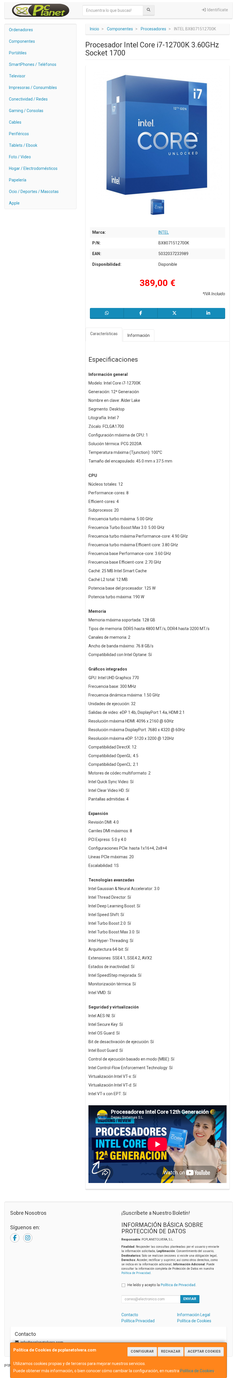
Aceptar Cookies (204, 1351)
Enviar (189, 1299)
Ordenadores (21, 29)
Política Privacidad (138, 1320)
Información (138, 335)
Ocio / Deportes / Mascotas (34, 191)
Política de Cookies (197, 1370)
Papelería (17, 180)
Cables (15, 122)
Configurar (142, 1351)
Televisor (17, 76)
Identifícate (217, 10)
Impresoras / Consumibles (33, 87)
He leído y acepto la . (161, 1285)
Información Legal (193, 1314)
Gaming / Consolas (26, 110)
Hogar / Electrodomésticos (33, 168)
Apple (14, 203)
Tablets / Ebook (23, 145)
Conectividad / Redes (28, 99)
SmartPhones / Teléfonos (32, 64)
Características (104, 333)
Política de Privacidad (136, 1273)
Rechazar (170, 1351)
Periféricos (19, 133)
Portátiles (18, 53)
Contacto (129, 1314)
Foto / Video (20, 157)
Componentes (22, 41)
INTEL (163, 232)
